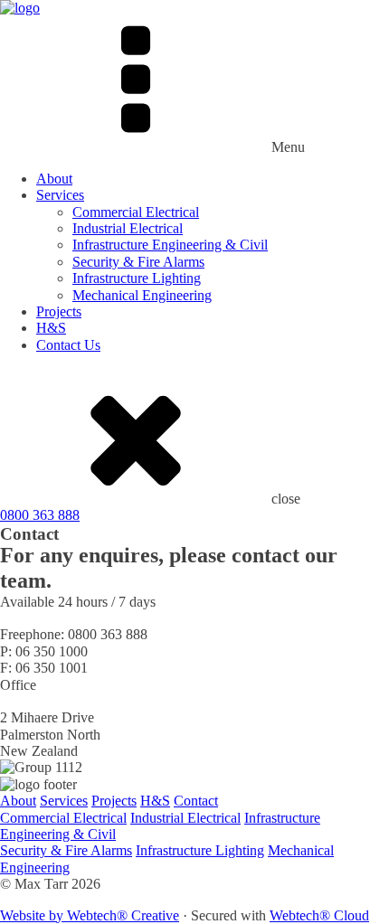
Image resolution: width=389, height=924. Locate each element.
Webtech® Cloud (319, 915)
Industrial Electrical (127, 228)
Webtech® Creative (123, 915)
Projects (58, 311)
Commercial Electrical (135, 212)
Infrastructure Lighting (136, 278)
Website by (33, 915)
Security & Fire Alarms (138, 261)
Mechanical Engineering (142, 295)
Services (60, 195)
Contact (196, 800)
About (54, 178)
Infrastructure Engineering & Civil (170, 244)
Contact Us (68, 345)
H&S (51, 327)
